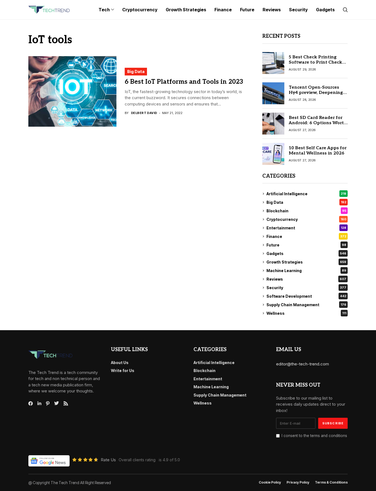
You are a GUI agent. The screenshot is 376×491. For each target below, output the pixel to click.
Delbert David (144, 113)
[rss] (66, 403)
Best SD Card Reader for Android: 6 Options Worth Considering (318, 123)
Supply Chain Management (306, 304)
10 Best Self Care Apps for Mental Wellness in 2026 (318, 150)
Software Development (306, 296)
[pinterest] (48, 403)
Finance (306, 236)
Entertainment (306, 228)
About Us (120, 362)
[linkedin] (39, 403)
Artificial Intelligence (306, 193)
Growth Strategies (306, 262)
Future (306, 245)
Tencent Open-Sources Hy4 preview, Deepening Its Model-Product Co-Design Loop (316, 95)
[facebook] (30, 403)
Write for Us (122, 370)
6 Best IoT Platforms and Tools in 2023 (184, 82)
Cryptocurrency (306, 219)
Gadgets (306, 253)
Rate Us (108, 459)
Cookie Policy (270, 482)
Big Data (136, 71)
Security (306, 287)
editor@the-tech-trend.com (302, 364)
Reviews (306, 279)
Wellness (306, 313)
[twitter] (56, 403)
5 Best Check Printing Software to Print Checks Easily (316, 62)
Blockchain (306, 210)
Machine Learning (306, 270)
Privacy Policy (298, 482)
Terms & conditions (331, 482)
